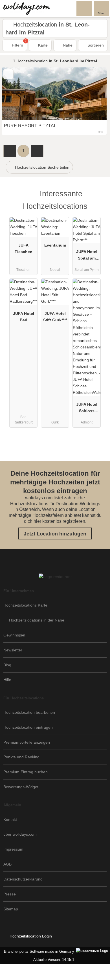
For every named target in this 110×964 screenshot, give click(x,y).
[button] (9, 151)
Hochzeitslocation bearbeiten (29, 712)
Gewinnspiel (14, 635)
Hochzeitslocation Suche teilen (41, 167)
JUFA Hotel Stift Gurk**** (55, 316)
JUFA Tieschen (23, 248)
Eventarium (55, 245)
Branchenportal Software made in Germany (38, 951)
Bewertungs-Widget (20, 787)
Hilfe (7, 679)
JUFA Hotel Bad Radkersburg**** (23, 318)
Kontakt (10, 819)
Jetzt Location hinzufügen (55, 534)
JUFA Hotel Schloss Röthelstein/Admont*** (86, 409)
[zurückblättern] (16, 93)
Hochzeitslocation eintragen (28, 727)
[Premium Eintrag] (98, 198)
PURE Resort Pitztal (30, 125)
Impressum (13, 849)
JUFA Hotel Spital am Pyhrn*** (86, 256)
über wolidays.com (20, 834)
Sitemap (10, 909)
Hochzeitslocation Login (30, 936)
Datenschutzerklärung (23, 879)
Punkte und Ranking (21, 757)
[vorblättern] (92, 93)
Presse (9, 894)
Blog (7, 665)
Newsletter (12, 650)
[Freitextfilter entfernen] (84, 8)
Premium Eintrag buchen (25, 772)
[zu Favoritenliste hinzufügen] (8, 74)
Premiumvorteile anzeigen (26, 742)
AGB (7, 864)
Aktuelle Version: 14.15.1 (53, 960)
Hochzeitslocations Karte (25, 605)
